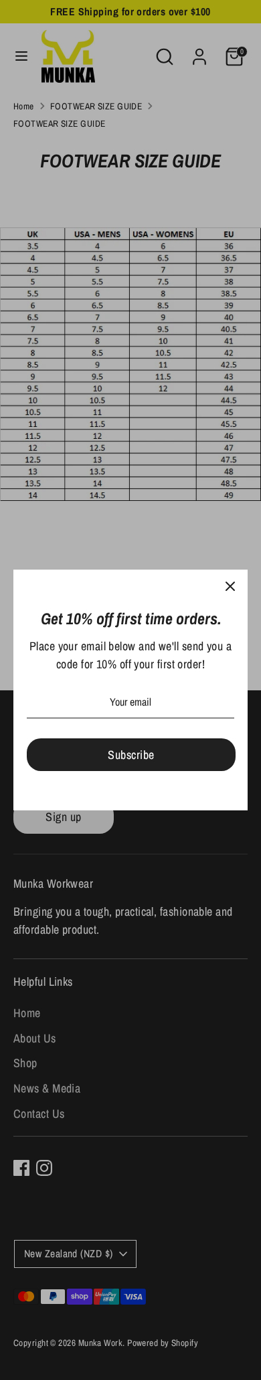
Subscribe (131, 754)
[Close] (230, 587)
